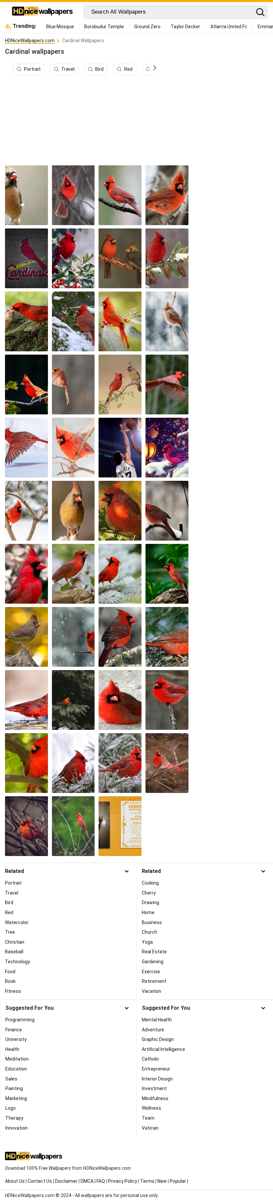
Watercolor (17, 922)
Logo (10, 1108)
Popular (178, 1181)
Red (128, 69)
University (16, 1039)
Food (10, 971)
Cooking (150, 883)
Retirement (154, 981)
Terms (147, 1181)
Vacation (151, 991)
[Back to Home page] (42, 12)
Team (148, 1118)
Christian (14, 942)
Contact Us (40, 1181)
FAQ (101, 1181)
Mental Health (157, 1019)
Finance (13, 1029)
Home (148, 912)
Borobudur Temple (104, 26)
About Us (15, 1181)
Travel (68, 69)
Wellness (151, 1108)
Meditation (17, 1059)
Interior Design (157, 1078)
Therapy (14, 1118)
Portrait (32, 69)
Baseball (14, 951)
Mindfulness (155, 1098)
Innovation (16, 1128)
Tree (10, 932)
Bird (99, 69)
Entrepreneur (156, 1069)
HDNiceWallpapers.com (30, 40)
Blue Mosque (60, 26)
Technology (17, 961)
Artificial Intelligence (163, 1049)
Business (152, 922)
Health (12, 1049)
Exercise (151, 971)
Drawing (150, 902)
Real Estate (154, 951)
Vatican (150, 1128)
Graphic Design (158, 1039)
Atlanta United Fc (228, 26)
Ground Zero (147, 26)
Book (10, 981)
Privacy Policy (122, 1181)
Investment (154, 1088)
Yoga (147, 942)
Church (149, 932)
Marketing (16, 1098)
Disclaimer (66, 1181)
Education (16, 1069)
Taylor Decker (185, 26)
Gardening (152, 961)
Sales (11, 1078)
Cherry (149, 893)
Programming (20, 1019)
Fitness (13, 991)
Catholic (150, 1059)
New (162, 1181)
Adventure (153, 1029)
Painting (14, 1088)
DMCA (87, 1181)
